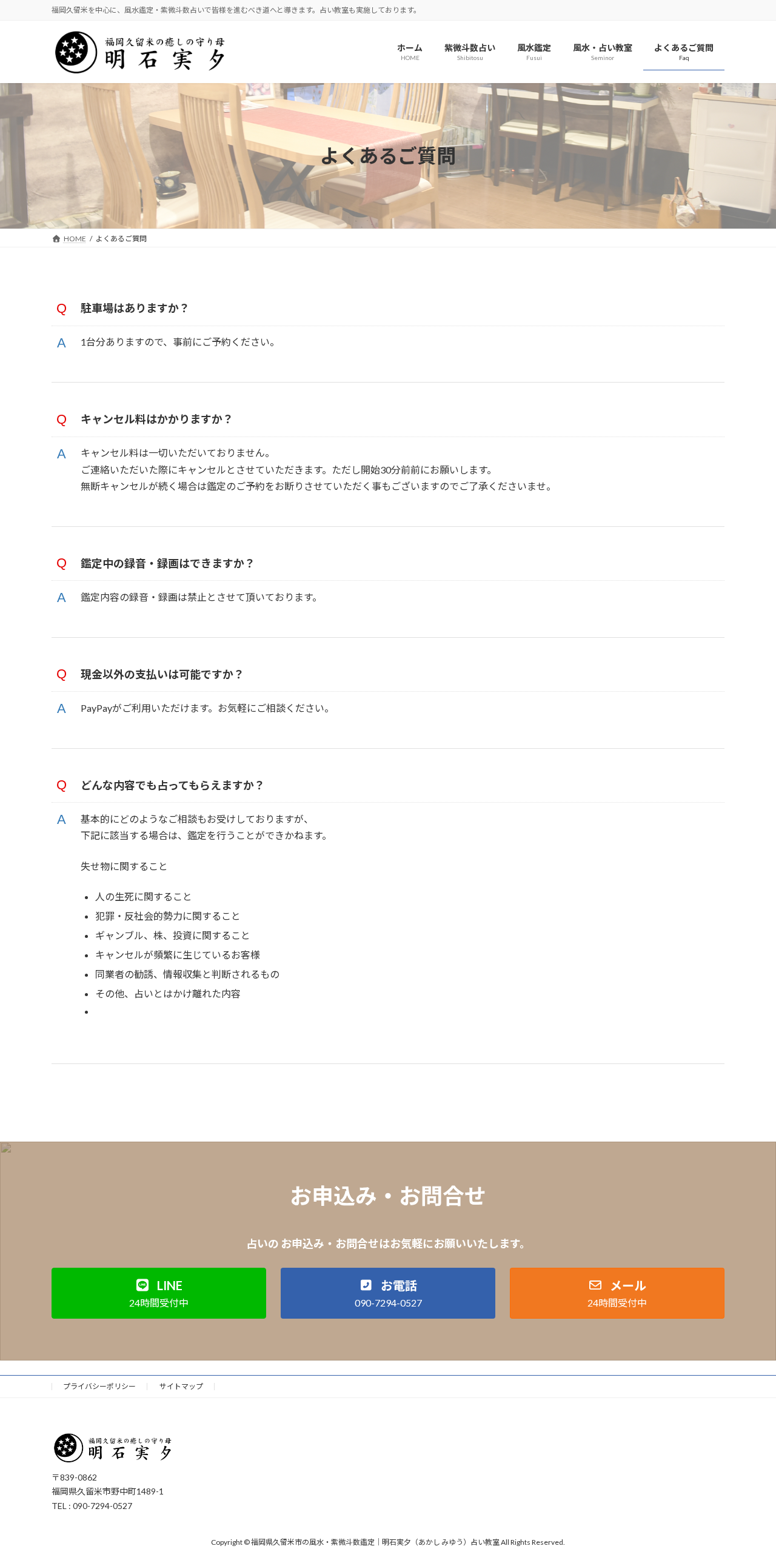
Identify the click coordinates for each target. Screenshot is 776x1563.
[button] (159, 1293)
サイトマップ (181, 1386)
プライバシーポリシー (99, 1386)
